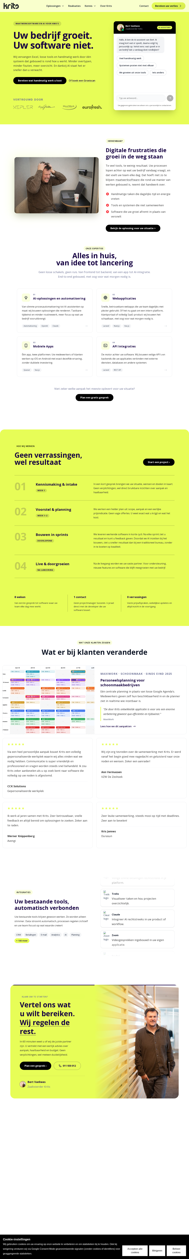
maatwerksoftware (127, 180)
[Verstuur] (170, 98)
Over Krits (106, 6)
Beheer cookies (176, 1251)
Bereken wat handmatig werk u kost (40, 80)
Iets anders (158, 72)
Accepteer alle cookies (134, 1251)
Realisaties (74, 6)
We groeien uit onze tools (132, 72)
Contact (144, 6)
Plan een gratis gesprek (94, 397)
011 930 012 (69, 1065)
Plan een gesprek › (36, 1065)
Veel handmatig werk (130, 58)
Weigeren (157, 1250)
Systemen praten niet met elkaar (136, 65)
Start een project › (159, 462)
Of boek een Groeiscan (82, 80)
